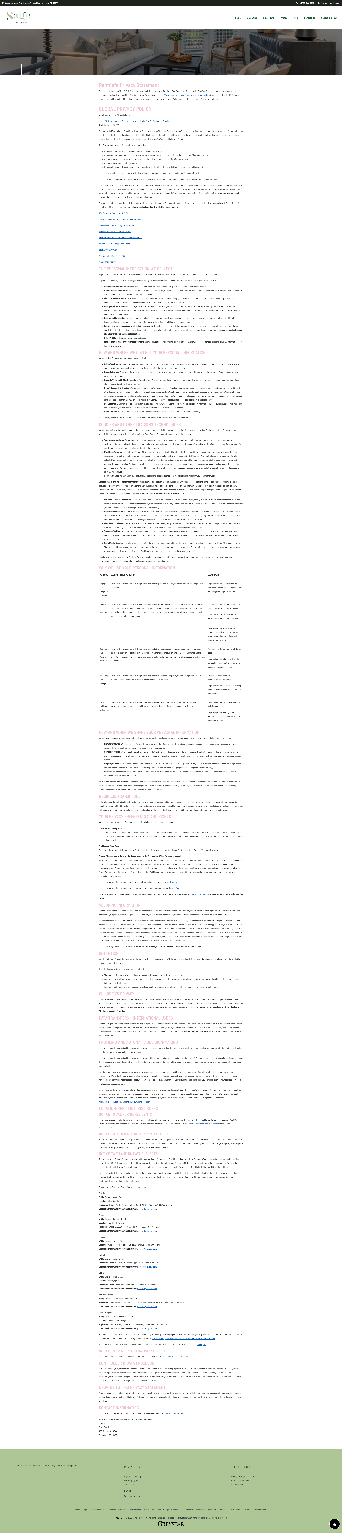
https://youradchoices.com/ (138, 1101)
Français (125, 121)
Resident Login (81, 1509)
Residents (323, 3)
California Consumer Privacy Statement (203, 1123)
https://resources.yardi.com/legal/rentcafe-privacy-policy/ (184, 95)
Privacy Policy (135, 1509)
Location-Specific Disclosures (112, 256)
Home (238, 17)
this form (173, 882)
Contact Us (309, 17)
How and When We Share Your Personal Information (120, 237)
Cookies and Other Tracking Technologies (116, 225)
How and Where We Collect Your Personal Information (121, 219)
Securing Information (108, 249)
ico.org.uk (201, 1344)
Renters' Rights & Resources (170, 1509)
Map (296, 17)
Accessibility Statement (230, 1509)
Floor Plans (268, 17)
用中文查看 (104, 121)
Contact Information (107, 262)
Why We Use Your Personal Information (115, 231)
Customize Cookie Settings (254, 1509)
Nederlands (116, 121)
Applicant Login (98, 1509)
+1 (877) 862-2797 (106, 1127)
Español (166, 121)
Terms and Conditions (117, 1509)
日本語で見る (145, 121)
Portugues (157, 121)
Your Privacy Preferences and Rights (114, 243)
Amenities (252, 17)
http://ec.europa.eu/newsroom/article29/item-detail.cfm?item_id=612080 (183, 1338)
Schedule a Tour (329, 17)
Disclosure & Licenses (195, 1509)
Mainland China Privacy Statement (173, 1356)
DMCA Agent (150, 1509)
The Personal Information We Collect (114, 213)
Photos (284, 17)
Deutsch (133, 121)
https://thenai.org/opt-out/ (110, 1101)
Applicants (335, 3)
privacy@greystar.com (199, 894)
